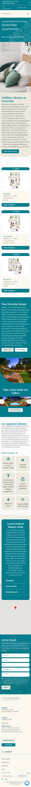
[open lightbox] (5, 401)
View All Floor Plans (10, 151)
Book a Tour (7, 349)
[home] (6, 13)
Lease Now (8, 745)
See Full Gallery (15, 410)
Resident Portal (8, 740)
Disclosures (5, 765)
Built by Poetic (6, 759)
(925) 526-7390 (7, 719)
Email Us (5, 723)
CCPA (3, 769)
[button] (28, 14)
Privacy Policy (5, 762)
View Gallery (21, 349)
